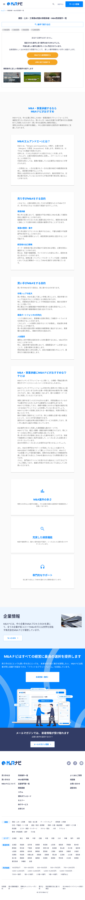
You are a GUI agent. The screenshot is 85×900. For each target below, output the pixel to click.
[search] (53, 4)
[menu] (4, 4)
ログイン (60, 4)
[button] (6, 30)
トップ (3, 10)
